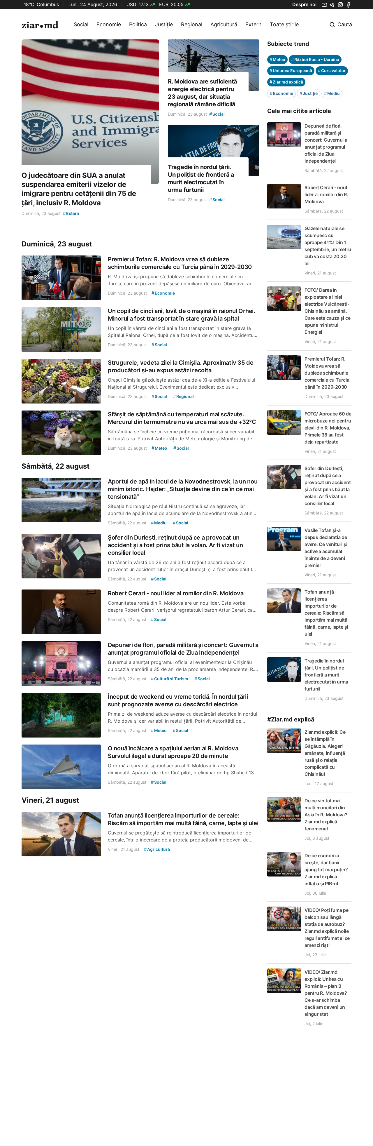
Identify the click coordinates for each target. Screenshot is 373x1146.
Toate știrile (284, 24)
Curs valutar (332, 70)
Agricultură (223, 24)
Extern (253, 24)
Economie (108, 24)
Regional (191, 24)
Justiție (164, 24)
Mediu (332, 93)
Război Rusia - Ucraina (315, 59)
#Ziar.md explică (290, 719)
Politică (138, 24)
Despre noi (304, 4)
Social (81, 24)
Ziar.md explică (286, 82)
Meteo (277, 59)
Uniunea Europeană (291, 70)
